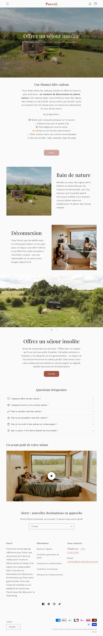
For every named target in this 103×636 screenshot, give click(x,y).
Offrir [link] (51, 152)
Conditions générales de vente (48, 556)
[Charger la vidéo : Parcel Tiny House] (51, 476)
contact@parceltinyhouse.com (82, 561)
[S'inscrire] (71, 526)
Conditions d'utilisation (47, 569)
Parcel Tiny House (65, 629)
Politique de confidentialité (49, 563)
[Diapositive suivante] (57, 330)
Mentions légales (44, 549)
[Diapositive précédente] (46, 330)
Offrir (51, 49)
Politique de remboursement (50, 574)
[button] (7, 4)
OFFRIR (51, 374)
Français (12, 627)
